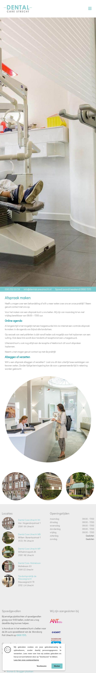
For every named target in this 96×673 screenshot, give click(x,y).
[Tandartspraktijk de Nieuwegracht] (8, 581)
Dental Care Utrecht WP (29, 548)
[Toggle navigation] (90, 8)
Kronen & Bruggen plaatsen (20, 671)
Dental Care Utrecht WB (29, 534)
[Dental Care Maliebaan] (8, 566)
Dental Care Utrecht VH (29, 519)
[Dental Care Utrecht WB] (48, 486)
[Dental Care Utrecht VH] (16, 486)
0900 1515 (21, 635)
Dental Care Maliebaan (29, 563)
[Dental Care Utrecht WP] (80, 486)
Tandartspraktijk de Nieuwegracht (27, 577)
